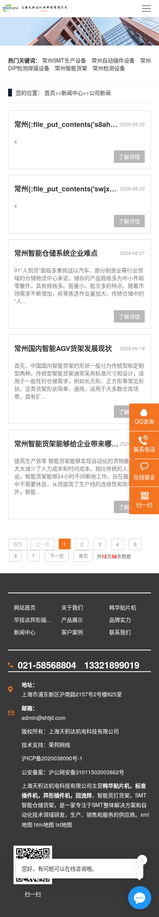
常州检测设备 (109, 68)
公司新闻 (100, 92)
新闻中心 (72, 92)
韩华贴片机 (122, 607)
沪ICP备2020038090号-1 (52, 758)
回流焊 (84, 795)
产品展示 (72, 619)
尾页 (83, 555)
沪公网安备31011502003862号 (86, 772)
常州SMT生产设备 (65, 60)
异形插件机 (56, 795)
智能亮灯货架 (113, 795)
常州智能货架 (72, 68)
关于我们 (72, 607)
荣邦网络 (59, 744)
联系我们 (120, 632)
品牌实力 (120, 619)
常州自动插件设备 (113, 60)
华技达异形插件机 (35, 619)
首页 (49, 92)
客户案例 (72, 632)
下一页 (57, 555)
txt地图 (64, 824)
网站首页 (25, 607)
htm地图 (44, 824)
